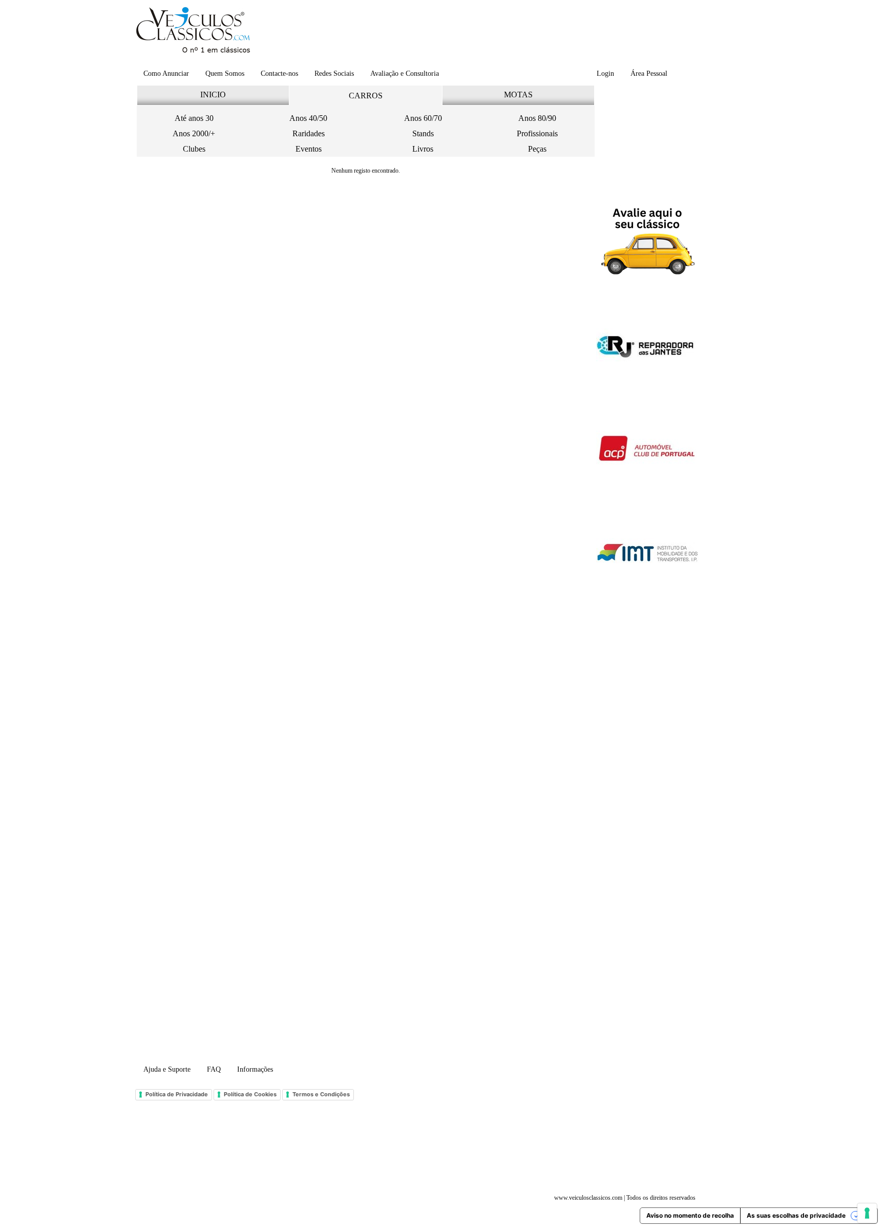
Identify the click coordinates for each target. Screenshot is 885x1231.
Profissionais (537, 133)
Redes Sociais (334, 73)
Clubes (194, 148)
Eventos (309, 148)
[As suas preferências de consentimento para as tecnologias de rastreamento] (867, 1213)
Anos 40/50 (308, 118)
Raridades (308, 133)
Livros (422, 148)
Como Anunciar (166, 73)
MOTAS (518, 94)
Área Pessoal (648, 73)
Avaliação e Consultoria (404, 73)
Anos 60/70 (423, 118)
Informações (255, 1069)
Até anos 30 (194, 118)
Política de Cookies (250, 1094)
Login (605, 73)
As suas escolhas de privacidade (796, 1215)
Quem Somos (224, 73)
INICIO (213, 94)
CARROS (366, 95)
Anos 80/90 (537, 118)
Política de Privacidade (176, 1094)
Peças (537, 148)
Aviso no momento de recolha (690, 1215)
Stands (423, 133)
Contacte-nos (279, 73)
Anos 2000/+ (194, 133)
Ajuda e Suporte (167, 1069)
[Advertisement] (477, 33)
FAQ (214, 1069)
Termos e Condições (321, 1094)
